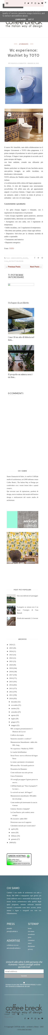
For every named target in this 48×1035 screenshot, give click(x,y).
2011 (11, 695)
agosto (13, 715)
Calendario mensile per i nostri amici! (23, 826)
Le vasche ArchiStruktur (19, 752)
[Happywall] (22, 563)
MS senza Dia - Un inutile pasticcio (22, 765)
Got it (31, 19)
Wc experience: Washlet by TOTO (22, 749)
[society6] (22, 527)
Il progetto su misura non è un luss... (20, 375)
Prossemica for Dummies (19, 769)
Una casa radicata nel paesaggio (27, 596)
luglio (13, 719)
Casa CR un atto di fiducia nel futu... (21, 338)
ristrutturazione (16, 261)
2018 (11, 671)
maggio (13, 725)
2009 (11, 842)
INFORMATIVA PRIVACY (28, 985)
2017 (11, 675)
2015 (11, 682)
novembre (14, 705)
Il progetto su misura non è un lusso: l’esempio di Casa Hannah (27, 610)
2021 (11, 661)
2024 (11, 651)
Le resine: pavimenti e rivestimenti (22, 762)
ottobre (13, 708)
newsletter (31, 934)
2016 (11, 678)
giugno (13, 722)
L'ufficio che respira (17, 735)
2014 (11, 685)
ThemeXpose (8, 1017)
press (29, 937)
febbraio (14, 836)
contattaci (31, 940)
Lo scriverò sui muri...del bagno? (21, 792)
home (30, 928)
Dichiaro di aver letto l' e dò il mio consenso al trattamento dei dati (23, 985)
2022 (11, 658)
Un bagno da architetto (18, 302)
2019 (11, 668)
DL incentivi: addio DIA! (19, 819)
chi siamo (31, 931)
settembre (14, 712)
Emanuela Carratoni (19, 63)
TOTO (11, 248)
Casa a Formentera (17, 776)
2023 (11, 655)
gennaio (14, 839)
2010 (11, 698)
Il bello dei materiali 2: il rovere (27, 618)
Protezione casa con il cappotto (21, 822)
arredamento (23, 44)
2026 (11, 645)
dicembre (14, 702)
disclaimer (31, 946)
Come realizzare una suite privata (22, 772)
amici (30, 943)
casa (6, 261)
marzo (13, 832)
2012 (11, 692)
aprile (13, 829)
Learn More (20, 19)
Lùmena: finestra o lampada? (20, 809)
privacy (30, 949)
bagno (25, 258)
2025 (11, 648)
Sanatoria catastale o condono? (21, 739)
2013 (11, 688)
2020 (11, 665)
